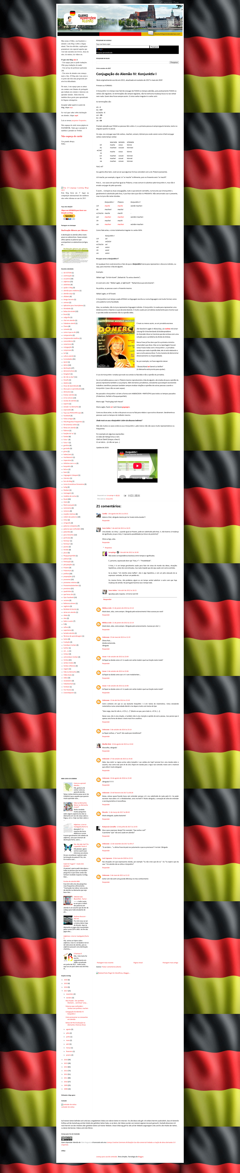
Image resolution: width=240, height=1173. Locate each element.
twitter (66, 648)
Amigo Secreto (69, 300)
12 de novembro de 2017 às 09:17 (122, 844)
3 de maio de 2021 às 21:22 (119, 875)
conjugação (68, 347)
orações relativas (69, 514)
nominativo (67, 508)
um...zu (66, 651)
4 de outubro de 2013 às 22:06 (117, 671)
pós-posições (68, 565)
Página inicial (138, 963)
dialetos (66, 383)
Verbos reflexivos (69, 666)
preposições (68, 577)
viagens (66, 669)
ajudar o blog (68, 288)
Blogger (140, 1157)
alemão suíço (68, 294)
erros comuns (68, 398)
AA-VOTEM (67, 273)
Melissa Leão (107, 608)
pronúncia (67, 589)
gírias (65, 452)
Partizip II (67, 544)
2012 (66, 1074)
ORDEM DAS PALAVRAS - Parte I (80, 898)
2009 (66, 1085)
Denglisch (67, 374)
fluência (66, 431)
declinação (67, 368)
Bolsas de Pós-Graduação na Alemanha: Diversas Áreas (76, 1024)
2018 (66, 987)
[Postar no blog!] (131, 495)
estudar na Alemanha (71, 407)
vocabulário (68, 681)
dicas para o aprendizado (72, 389)
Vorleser (66, 687)
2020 (66, 980)
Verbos (66, 660)
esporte (66, 404)
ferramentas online (70, 425)
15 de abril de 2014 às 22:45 (120, 700)
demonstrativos (69, 371)
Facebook (67, 416)
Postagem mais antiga (170, 963)
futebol (66, 437)
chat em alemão (69, 320)
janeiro (68, 1055)
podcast (66, 559)
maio (68, 1040)
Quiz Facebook (69, 597)
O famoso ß (78, 954)
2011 (66, 1078)
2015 (66, 1063)
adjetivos (67, 282)
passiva (66, 547)
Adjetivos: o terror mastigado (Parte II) (81, 826)
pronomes (67, 580)
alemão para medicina (71, 291)
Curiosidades (68, 359)
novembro (70, 994)
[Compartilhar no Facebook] (136, 495)
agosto (68, 1029)
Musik (66, 499)
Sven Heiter (106, 528)
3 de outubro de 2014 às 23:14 (121, 730)
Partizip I (67, 541)
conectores (67, 344)
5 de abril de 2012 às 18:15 (127, 590)
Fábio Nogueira (86, 1142)
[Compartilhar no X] (134, 495)
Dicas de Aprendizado (71, 386)
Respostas (108, 548)
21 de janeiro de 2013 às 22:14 (123, 608)
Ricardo (105, 812)
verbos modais (69, 663)
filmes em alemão (70, 428)
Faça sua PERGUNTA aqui (72, 413)
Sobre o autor (68, 621)
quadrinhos (67, 591)
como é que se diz (70, 332)
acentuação (68, 276)
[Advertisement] (137, 940)
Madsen (66, 490)
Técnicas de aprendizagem (73, 636)
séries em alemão (70, 612)
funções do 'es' (69, 434)
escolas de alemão (70, 401)
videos (66, 678)
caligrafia (67, 317)
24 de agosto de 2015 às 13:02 (122, 744)
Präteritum (67, 571)
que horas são (68, 594)
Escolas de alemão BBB (72, 881)
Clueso (66, 326)
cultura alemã (68, 356)
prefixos (66, 574)
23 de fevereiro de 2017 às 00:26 (121, 793)
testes (66, 639)
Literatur (67, 478)
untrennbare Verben (71, 657)
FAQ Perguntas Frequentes (73, 422)
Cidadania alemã (69, 323)
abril (68, 1044)
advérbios (67, 285)
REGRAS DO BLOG (70, 609)
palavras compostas (70, 526)
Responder (106, 521)
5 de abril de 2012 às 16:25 (121, 528)
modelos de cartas (70, 496)
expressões (67, 410)
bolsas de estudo (69, 311)
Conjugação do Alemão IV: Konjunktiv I (75, 1013)
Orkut (66, 520)
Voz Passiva (68, 690)
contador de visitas (67, 1107)
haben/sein (67, 455)
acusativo (67, 279)
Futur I (66, 440)
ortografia (67, 523)
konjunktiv (109, 499)
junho (68, 1037)
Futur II (66, 443)
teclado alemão (69, 633)
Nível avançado (69, 505)
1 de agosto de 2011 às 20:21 (118, 514)
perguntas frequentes (79, 120)
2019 (66, 983)
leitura (66, 469)
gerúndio (67, 448)
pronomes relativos (70, 583)
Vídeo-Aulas (68, 675)
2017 (66, 991)
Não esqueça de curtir (71, 136)
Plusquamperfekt (69, 556)
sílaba (66, 615)
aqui (71, 108)
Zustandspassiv (69, 693)
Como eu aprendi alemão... (80, 784)
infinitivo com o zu (70, 463)
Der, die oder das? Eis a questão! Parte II (81, 845)
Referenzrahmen (69, 603)
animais (66, 303)
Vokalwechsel (68, 684)
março (68, 1048)
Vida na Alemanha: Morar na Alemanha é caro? (81, 805)
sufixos (66, 627)
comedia (67, 329)
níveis (65, 502)
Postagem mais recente (105, 963)
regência (67, 606)
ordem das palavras (70, 517)
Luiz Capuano (107, 858)
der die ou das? (69, 377)
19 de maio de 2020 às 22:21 (123, 858)
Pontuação (67, 562)
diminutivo (67, 392)
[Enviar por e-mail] (129, 495)
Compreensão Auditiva (71, 338)
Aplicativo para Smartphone (73, 306)
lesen (65, 472)
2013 (66, 1071)
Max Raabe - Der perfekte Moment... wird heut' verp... (77, 1002)
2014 (66, 1067)
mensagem (67, 493)
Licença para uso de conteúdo (106, 1157)
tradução (67, 642)
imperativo (67, 460)
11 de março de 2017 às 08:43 (119, 812)
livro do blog (68, 481)
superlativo (67, 630)
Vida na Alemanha (70, 672)
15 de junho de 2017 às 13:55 (127, 827)
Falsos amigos (68, 419)
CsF (65, 353)
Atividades (67, 309)
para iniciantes (69, 535)
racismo (66, 600)
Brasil (65, 314)
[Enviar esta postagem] (124, 495)
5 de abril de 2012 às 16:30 (129, 552)
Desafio (66, 380)
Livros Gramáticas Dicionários (74, 484)
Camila (104, 514)
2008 (66, 1089)
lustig (65, 487)
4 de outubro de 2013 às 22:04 (117, 657)
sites (65, 618)
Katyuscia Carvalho (109, 827)
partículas (67, 538)
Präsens (66, 568)
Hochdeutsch (68, 457)
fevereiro (69, 1051)
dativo (66, 365)
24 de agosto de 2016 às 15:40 (121, 778)
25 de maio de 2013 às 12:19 (120, 637)
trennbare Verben (70, 645)
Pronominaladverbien (71, 586)
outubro (69, 998)
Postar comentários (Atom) (111, 967)
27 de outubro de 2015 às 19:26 (121, 759)
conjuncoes (67, 350)
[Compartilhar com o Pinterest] (139, 495)
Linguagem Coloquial (71, 475)
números (67, 511)
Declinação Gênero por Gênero (74, 230)
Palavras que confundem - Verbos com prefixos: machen (77, 1007)
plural (66, 553)
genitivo (66, 445)
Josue (104, 657)
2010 (66, 1082)
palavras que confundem (72, 529)
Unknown (106, 637)
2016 (66, 1060)
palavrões (67, 532)
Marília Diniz (106, 744)
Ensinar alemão (69, 395)
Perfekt (66, 550)
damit (66, 362)
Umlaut (66, 654)
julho (68, 1033)
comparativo (68, 335)
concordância (68, 341)
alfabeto (66, 297)
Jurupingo (112, 552)
